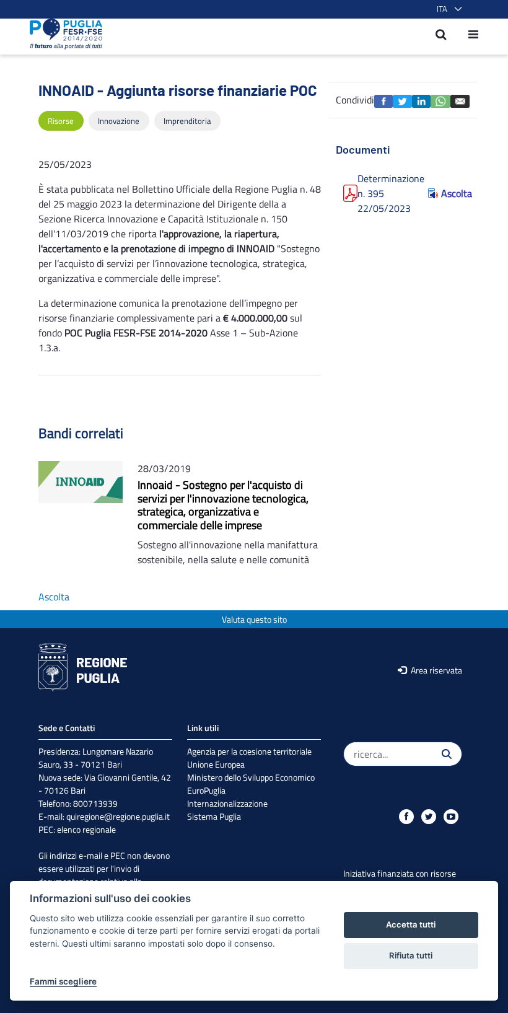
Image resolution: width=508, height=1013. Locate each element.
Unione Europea (216, 764)
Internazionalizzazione (227, 803)
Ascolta (451, 193)
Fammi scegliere (63, 981)
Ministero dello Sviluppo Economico (251, 777)
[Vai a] (62, 34)
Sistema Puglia (214, 816)
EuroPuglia (206, 790)
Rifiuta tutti (410, 955)
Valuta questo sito (254, 619)
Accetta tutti (411, 924)
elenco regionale (86, 829)
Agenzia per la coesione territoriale (249, 751)
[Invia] (447, 754)
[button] (447, 9)
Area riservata (435, 670)
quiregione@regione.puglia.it (118, 816)
